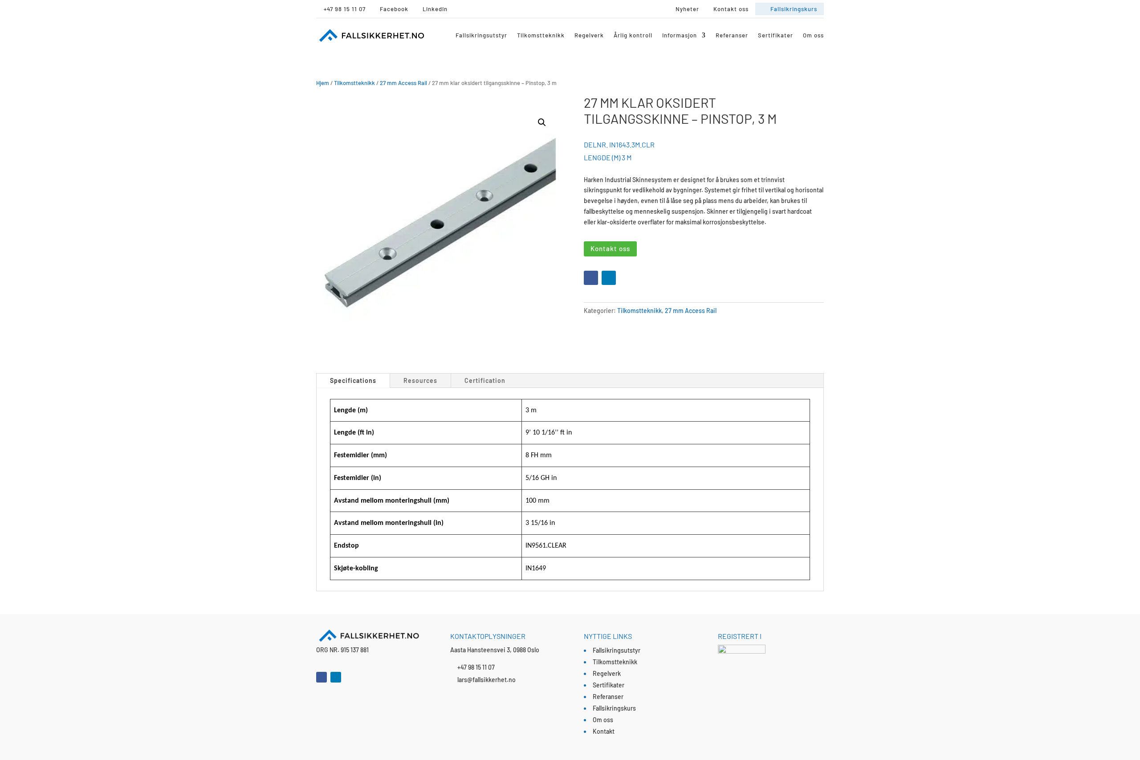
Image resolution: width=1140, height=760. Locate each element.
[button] (542, 122)
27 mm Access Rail (403, 82)
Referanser (732, 35)
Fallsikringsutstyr (481, 35)
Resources (420, 380)
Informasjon (679, 35)
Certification (484, 380)
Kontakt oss (610, 248)
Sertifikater (775, 35)
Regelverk (589, 35)
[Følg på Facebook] (591, 278)
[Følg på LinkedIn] (609, 278)
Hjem (322, 82)
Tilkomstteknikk (541, 35)
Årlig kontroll (633, 35)
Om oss (813, 35)
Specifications (353, 380)
